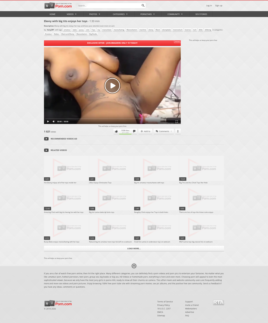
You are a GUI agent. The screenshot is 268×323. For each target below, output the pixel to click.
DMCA (160, 312)
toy (99, 30)
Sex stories (201, 14)
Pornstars (146, 14)
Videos (70, 14)
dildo (201, 30)
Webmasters (191, 308)
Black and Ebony (67, 34)
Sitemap (161, 315)
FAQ (187, 315)
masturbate (106, 30)
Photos (93, 14)
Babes (56, 34)
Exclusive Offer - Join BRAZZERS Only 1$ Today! (112, 43)
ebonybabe (166, 30)
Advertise (189, 312)
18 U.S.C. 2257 (164, 308)
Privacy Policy (163, 305)
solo (87, 30)
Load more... (134, 248)
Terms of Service (165, 301)
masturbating (119, 30)
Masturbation (132, 30)
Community (174, 14)
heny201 (51, 30)
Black (158, 30)
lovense (188, 30)
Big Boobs (93, 34)
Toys (93, 30)
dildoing (208, 30)
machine (142, 30)
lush (194, 30)
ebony (151, 30)
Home (52, 14)
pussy (81, 30)
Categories (119, 14)
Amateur (48, 34)
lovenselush (177, 30)
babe (75, 30)
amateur (67, 30)
